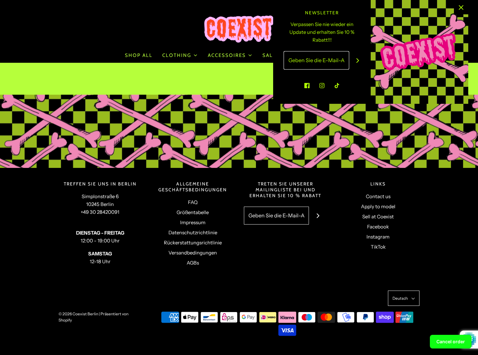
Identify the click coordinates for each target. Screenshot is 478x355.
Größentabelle (193, 212)
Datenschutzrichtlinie (192, 232)
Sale (269, 55)
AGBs (193, 263)
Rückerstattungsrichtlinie (193, 242)
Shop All (139, 55)
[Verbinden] (358, 60)
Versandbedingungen (192, 253)
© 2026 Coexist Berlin (78, 313)
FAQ (193, 202)
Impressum (193, 222)
